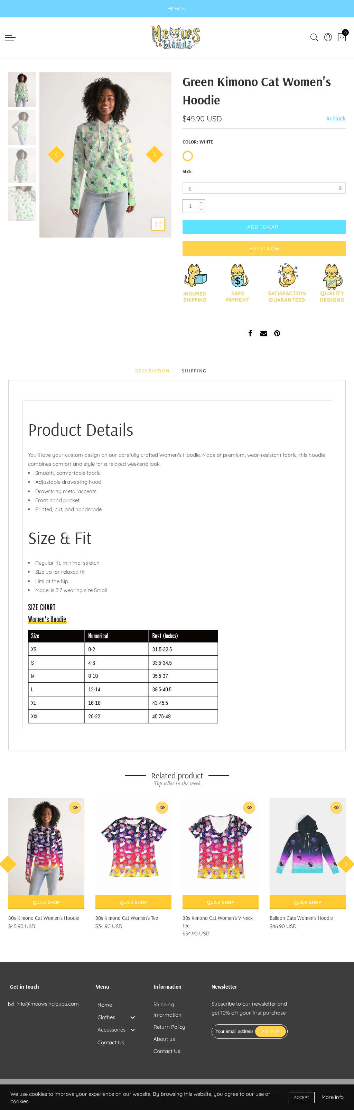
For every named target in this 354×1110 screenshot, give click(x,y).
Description (152, 371)
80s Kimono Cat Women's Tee (126, 918)
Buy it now (264, 248)
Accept (301, 1097)
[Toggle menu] (132, 1017)
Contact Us (166, 1051)
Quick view (75, 808)
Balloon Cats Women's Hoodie (301, 918)
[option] (105, 155)
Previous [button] (56, 154)
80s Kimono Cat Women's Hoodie (43, 918)
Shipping (194, 371)
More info (333, 1097)
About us (164, 1039)
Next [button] (154, 154)
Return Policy (169, 1027)
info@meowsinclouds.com (48, 1003)
